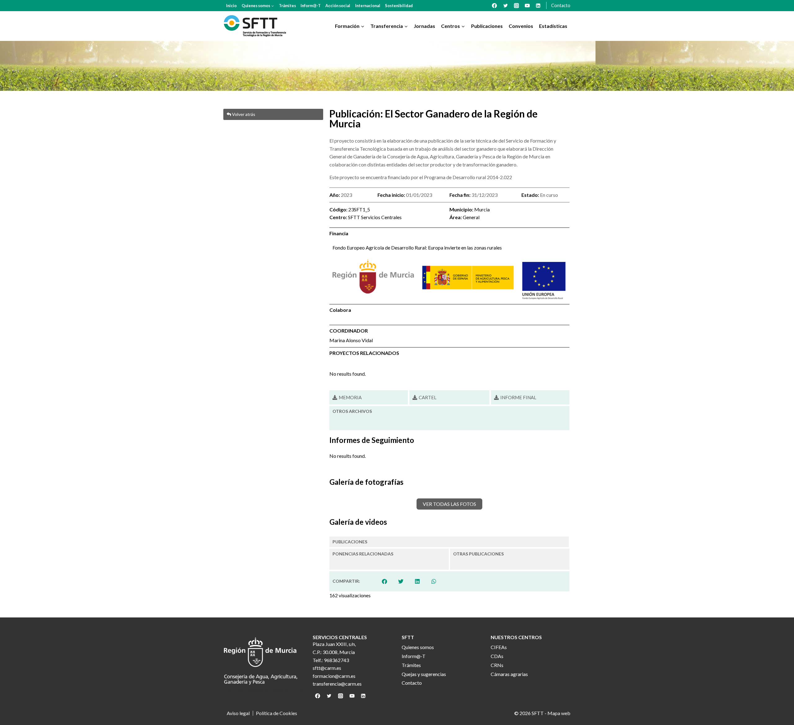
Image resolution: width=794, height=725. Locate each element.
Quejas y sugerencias (424, 674)
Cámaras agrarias (509, 674)
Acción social (337, 5)
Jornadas (424, 26)
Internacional (367, 5)
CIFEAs (499, 647)
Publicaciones (487, 26)
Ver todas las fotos (449, 504)
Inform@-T (311, 5)
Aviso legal (238, 713)
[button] (424, 397)
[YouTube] (527, 6)
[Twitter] (506, 6)
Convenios (521, 26)
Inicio (231, 5)
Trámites (287, 5)
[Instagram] (516, 6)
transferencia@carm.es (337, 684)
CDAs (497, 656)
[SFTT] (255, 26)
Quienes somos (418, 647)
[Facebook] (494, 6)
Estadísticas (553, 26)
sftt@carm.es (327, 668)
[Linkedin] (538, 6)
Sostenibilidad (399, 5)
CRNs (497, 665)
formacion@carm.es (334, 676)
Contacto (560, 5)
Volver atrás (243, 114)
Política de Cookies (276, 713)
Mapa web (558, 713)
